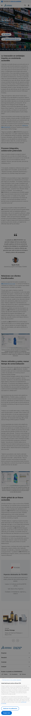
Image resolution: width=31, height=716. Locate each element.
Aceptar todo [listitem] (6, 713)
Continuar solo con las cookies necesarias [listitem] (11, 680)
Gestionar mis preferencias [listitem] (10, 708)
